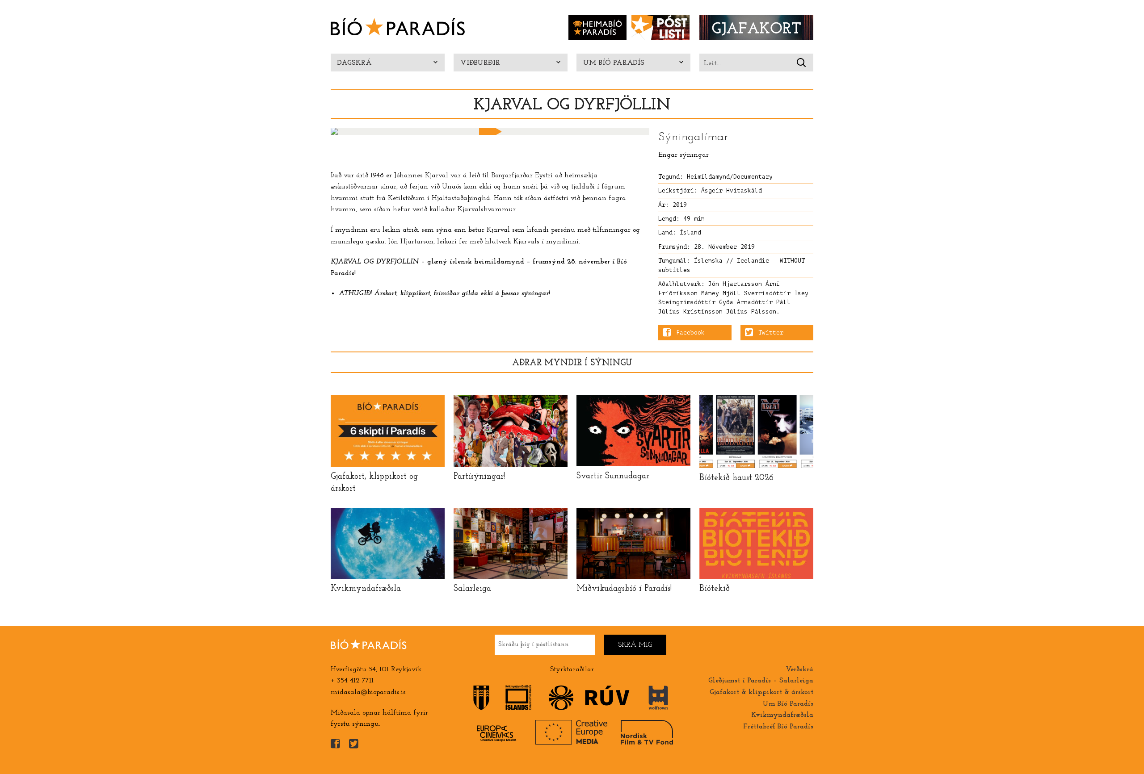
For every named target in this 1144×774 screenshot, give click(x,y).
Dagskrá (354, 63)
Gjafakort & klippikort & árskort (761, 692)
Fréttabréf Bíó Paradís (778, 726)
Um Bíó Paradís (613, 63)
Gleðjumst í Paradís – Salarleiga (760, 680)
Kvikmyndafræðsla (782, 715)
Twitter (770, 333)
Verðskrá (799, 669)
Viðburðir (480, 63)
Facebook (690, 333)
